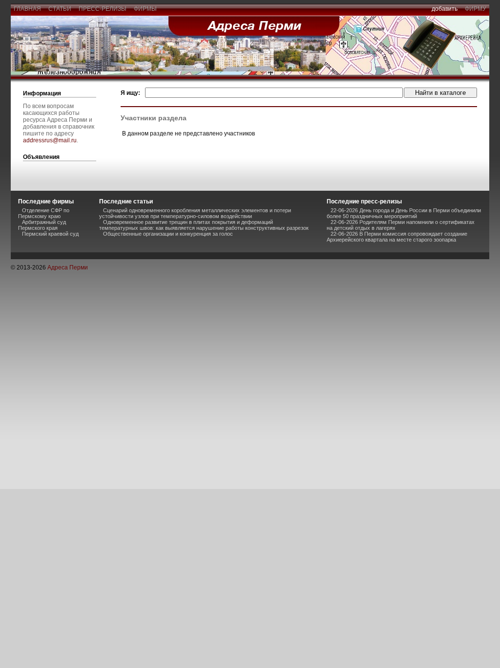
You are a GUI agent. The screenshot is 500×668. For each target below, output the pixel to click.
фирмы (145, 8)
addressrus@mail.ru (50, 140)
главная (27, 8)
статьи (59, 8)
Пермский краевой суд (50, 234)
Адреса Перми (67, 267)
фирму (475, 8)
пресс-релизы (102, 8)
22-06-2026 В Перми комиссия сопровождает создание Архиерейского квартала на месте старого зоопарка (397, 237)
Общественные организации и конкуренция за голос (168, 234)
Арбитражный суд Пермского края (42, 225)
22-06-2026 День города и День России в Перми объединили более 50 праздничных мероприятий (404, 213)
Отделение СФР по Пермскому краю (43, 213)
